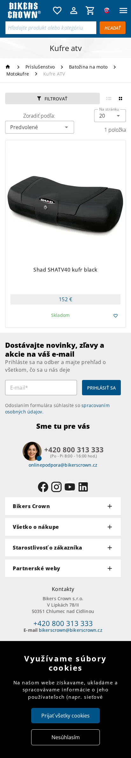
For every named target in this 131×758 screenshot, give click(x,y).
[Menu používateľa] (73, 10)
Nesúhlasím (66, 737)
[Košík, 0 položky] (90, 10)
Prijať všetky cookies (65, 715)
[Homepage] (8, 66)
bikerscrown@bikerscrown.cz (70, 630)
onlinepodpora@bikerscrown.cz (63, 465)
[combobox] (110, 115)
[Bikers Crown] (27, 10)
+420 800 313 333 (63, 623)
